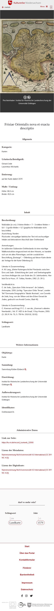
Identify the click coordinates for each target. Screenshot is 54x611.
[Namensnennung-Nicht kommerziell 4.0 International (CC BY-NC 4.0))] (27, 97)
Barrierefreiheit (27, 575)
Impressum (27, 583)
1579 (40, 522)
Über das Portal (27, 553)
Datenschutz (27, 589)
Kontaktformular (27, 560)
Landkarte (15, 522)
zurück (7, 7)
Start (27, 546)
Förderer (27, 568)
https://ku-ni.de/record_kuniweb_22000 (17, 442)
